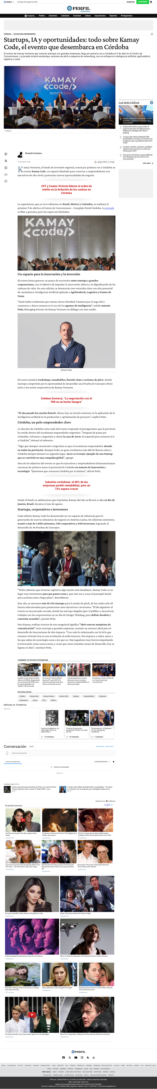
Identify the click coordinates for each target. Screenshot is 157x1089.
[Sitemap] (94, 1057)
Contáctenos (69, 1075)
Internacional (45, 1065)
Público (53, 700)
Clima (54, 1065)
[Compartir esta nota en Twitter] (6, 161)
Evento (35, 700)
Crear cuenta (109, 746)
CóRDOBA (7, 34)
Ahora (3, 1065)
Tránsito (111, 1075)
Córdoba (22, 696)
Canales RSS (47, 1075)
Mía (91, 1069)
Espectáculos (100, 16)
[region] (59, 774)
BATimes (96, 1069)
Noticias (116, 1065)
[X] (70, 1057)
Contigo (61, 1072)
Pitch (44, 700)
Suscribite (142, 2)
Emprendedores (89, 696)
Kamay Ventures (48, 696)
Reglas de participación (98, 1075)
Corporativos (24, 700)
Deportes (113, 16)
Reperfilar (80, 1065)
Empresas (102, 696)
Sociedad (77, 16)
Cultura (88, 16)
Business (89, 1065)
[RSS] (88, 1058)
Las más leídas (129, 102)
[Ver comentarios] (151, 34)
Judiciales (65, 16)
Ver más (147, 163)
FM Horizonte (105, 1069)
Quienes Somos (58, 1075)
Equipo (86, 1075)
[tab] (13, 762)
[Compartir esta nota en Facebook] (6, 154)
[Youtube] (75, 1058)
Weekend (63, 1069)
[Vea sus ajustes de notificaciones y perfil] (151, 2)
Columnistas (11, 1065)
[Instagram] (82, 1057)
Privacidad (79, 1075)
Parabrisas (78, 1069)
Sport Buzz (98, 1072)
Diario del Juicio (150, 1065)
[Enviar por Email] (6, 175)
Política (42, 16)
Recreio (105, 1072)
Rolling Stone (87, 1072)
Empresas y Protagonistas (103, 1065)
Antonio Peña (63, 696)
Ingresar (131, 2)
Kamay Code (34, 696)
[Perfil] (78, 1053)
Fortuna (70, 1069)
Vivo (142, 1065)
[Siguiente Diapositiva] (113, 726)
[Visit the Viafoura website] (110, 801)
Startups (76, 696)
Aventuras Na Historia (73, 1072)
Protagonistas (126, 16)
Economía (53, 16)
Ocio (66, 1065)
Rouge (86, 1069)
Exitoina (129, 1065)
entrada (109, 207)
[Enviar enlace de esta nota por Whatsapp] (6, 168)
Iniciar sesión (100, 746)
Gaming (136, 1065)
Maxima (112, 1072)
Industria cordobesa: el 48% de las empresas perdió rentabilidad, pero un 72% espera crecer (66, 485)
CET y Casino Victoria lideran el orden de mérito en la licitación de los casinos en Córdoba (66, 190)
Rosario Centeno (33, 153)
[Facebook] (63, 1057)
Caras (123, 1065)
